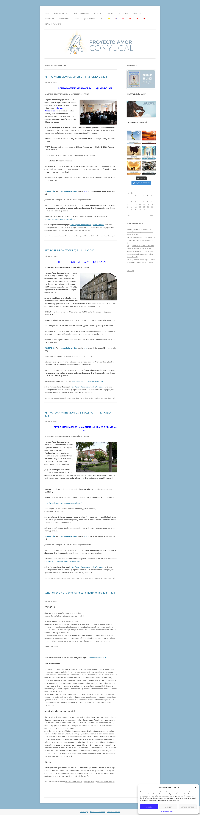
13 (140, 204)
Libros (76, 19)
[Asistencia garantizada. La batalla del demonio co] (149, 168)
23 (152, 207)
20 (140, 207)
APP (101, 19)
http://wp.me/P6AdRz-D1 (97, 657)
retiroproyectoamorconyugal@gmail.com (60, 219)
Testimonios (123, 14)
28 (144, 210)
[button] (195, 787)
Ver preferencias (187, 807)
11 (131, 204)
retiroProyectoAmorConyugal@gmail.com (87, 381)
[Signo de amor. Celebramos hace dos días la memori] (134, 152)
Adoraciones (64, 19)
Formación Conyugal (81, 14)
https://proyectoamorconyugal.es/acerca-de (87, 225)
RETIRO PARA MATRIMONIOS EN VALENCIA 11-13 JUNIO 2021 (77, 414)
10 (127, 204)
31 (127, 212)
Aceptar (149, 807)
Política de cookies (167, 811)
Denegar (168, 807)
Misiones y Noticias (61, 14)
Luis (128, 246)
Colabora (137, 14)
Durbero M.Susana (133, 251)
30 (152, 210)
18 (131, 207)
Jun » (151, 215)
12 (135, 204)
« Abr (128, 215)
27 (140, 210)
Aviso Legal (130, 271)
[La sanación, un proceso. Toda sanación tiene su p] (134, 137)
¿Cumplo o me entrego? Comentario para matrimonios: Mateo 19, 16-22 (140, 254)
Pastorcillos (49, 19)
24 (127, 210)
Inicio (46, 14)
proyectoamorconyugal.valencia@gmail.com (63, 561)
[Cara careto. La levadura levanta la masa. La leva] (149, 137)
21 (144, 207)
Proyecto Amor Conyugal (73, 236)
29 (148, 210)
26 (135, 210)
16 (152, 204)
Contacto (110, 14)
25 (131, 210)
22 (148, 207)
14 (144, 204)
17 (127, 207)
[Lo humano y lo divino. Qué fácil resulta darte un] (134, 168)
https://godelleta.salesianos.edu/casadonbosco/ (62, 503)
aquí (85, 536)
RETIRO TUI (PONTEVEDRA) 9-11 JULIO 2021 (70, 250)
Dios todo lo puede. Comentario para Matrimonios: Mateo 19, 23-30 (140, 232)
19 (135, 207)
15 (148, 204)
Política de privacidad (52, 24)
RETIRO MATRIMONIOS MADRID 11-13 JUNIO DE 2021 (76, 76)
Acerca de (98, 14)
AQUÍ (145, 94)
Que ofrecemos (89, 19)
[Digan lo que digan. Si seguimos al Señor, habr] (149, 152)
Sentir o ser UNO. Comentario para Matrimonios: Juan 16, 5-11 (80, 594)
